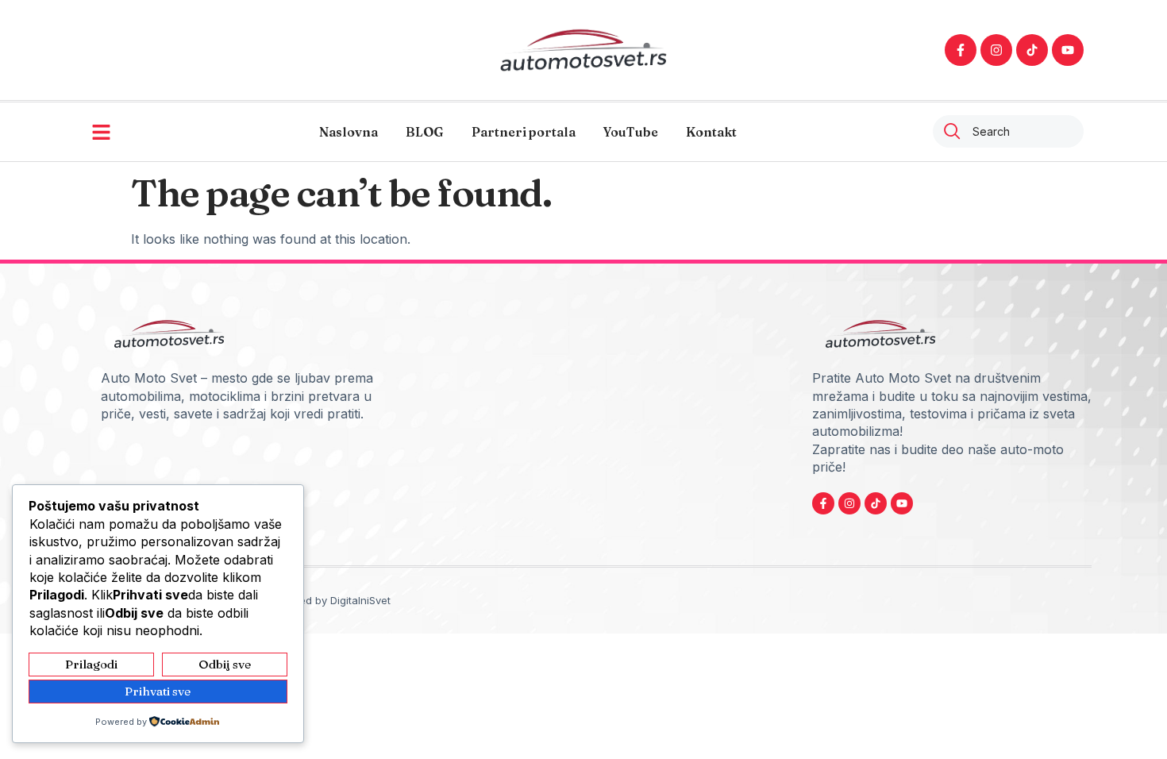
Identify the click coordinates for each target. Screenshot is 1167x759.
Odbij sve (224, 664)
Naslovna (348, 132)
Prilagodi (91, 664)
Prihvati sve (158, 691)
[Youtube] (1068, 50)
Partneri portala (524, 132)
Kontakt (711, 132)
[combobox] (1008, 131)
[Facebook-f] (960, 50)
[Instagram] (996, 50)
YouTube (630, 132)
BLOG (425, 132)
